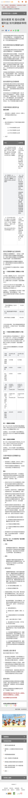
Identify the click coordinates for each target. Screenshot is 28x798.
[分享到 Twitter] (8, 30)
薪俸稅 (4, 7)
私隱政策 (23, 789)
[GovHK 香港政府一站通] (7, 1)
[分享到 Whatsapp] (13, 30)
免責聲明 (18, 789)
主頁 (2, 5)
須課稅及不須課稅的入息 (11, 7)
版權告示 (12, 789)
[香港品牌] (19, 793)
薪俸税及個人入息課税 (21, 5)
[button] (19, 2)
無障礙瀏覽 (17, 788)
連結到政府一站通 (5, 789)
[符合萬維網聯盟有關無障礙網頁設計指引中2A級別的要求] (8, 793)
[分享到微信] (18, 30)
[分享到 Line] (15, 30)
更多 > (6, 771)
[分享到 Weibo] (11, 30)
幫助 (22, 788)
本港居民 (6, 5)
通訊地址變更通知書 (10, 745)
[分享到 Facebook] (6, 30)
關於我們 (6, 788)
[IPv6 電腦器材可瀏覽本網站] (14, 793)
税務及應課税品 (13, 5)
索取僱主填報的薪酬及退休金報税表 (14, 762)
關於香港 (11, 788)
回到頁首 (13, 784)
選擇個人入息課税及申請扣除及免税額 (14, 749)
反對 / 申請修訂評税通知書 (11, 758)
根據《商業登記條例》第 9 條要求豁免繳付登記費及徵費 (14, 766)
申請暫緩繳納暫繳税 (10, 754)
